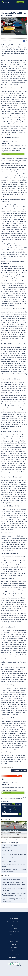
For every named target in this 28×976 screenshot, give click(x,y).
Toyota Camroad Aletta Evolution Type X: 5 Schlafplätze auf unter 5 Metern (14, 894)
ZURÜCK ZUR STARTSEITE (19, 770)
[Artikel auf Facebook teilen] (24, 40)
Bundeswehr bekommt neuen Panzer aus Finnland (13, 865)
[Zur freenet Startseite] (5, 1)
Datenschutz (14, 928)
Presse (14, 944)
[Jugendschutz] (14, 964)
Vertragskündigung (14, 954)
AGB (14, 938)
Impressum (14, 925)
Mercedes (6, 382)
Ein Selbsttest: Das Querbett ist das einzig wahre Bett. (14, 889)
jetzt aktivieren (7, 154)
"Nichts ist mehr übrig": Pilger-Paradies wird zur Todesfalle (14, 846)
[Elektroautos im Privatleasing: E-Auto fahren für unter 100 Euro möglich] (14, 26)
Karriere (14, 950)
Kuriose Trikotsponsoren (9, 861)
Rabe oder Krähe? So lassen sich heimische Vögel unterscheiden (14, 870)
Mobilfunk (20, 2)
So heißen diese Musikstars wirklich (12, 851)
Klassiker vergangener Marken (11, 879)
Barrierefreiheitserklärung (14, 922)
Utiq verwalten (14, 934)
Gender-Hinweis (14, 941)
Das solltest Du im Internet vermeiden (12, 858)
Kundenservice (14, 918)
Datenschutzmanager (14, 931)
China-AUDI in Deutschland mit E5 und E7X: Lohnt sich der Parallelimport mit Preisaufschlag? (14, 899)
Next (26, 24)
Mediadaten (14, 947)
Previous (2, 24)
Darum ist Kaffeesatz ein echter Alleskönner (14, 854)
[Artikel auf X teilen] (26, 40)
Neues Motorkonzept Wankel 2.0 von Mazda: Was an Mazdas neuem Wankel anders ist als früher (14, 884)
